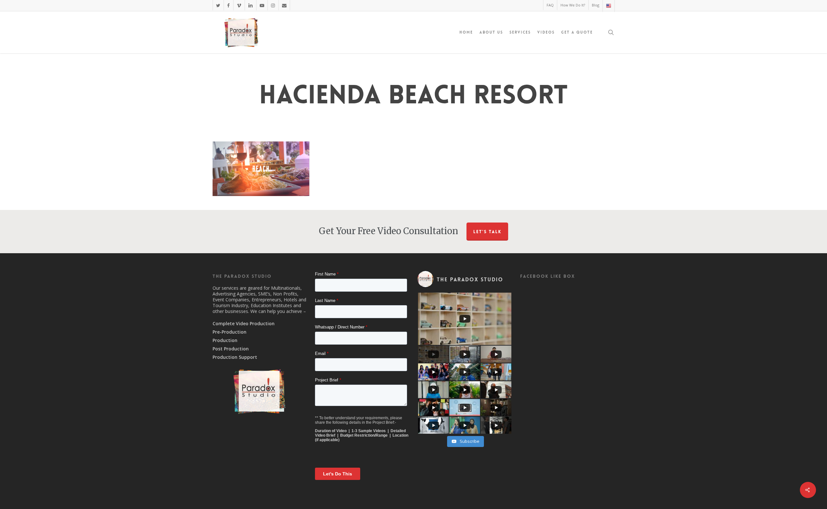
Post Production (231, 349)
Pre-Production (229, 332)
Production (225, 340)
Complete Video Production (244, 324)
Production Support (235, 357)
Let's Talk (487, 231)
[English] (608, 6)
